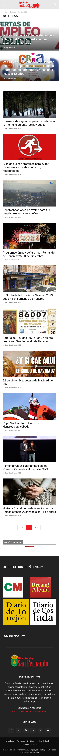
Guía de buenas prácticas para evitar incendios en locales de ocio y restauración (26, 167)
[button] (4, 5)
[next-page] (42, 527)
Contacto (35, 744)
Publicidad (25, 744)
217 (36, 527)
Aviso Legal (10, 741)
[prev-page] (15, 527)
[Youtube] (48, 730)
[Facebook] (11, 730)
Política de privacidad (25, 741)
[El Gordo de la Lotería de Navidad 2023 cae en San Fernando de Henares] (29, 278)
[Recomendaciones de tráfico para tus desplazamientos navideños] (29, 193)
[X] (33, 730)
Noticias (12, 12)
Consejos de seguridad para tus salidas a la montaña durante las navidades (29, 123)
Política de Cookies (43, 741)
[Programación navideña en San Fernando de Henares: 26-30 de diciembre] (29, 236)
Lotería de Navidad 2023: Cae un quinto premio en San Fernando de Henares (28, 339)
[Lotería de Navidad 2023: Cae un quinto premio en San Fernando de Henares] (29, 321)
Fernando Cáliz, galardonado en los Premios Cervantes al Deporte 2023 (25, 467)
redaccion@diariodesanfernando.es (29, 711)
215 (21, 527)
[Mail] (18, 730)
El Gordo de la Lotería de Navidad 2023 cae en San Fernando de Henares (28, 297)
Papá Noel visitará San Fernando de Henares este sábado (25, 424)
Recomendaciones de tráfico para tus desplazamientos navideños (26, 211)
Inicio (5, 12)
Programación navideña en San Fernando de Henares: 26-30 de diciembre (29, 254)
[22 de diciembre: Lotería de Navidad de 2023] (29, 364)
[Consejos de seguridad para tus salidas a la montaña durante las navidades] (29, 104)
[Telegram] (26, 730)
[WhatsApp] (40, 730)
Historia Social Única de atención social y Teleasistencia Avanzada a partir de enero (29, 510)
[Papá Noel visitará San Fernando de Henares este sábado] (29, 406)
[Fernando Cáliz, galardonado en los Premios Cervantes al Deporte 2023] (29, 449)
